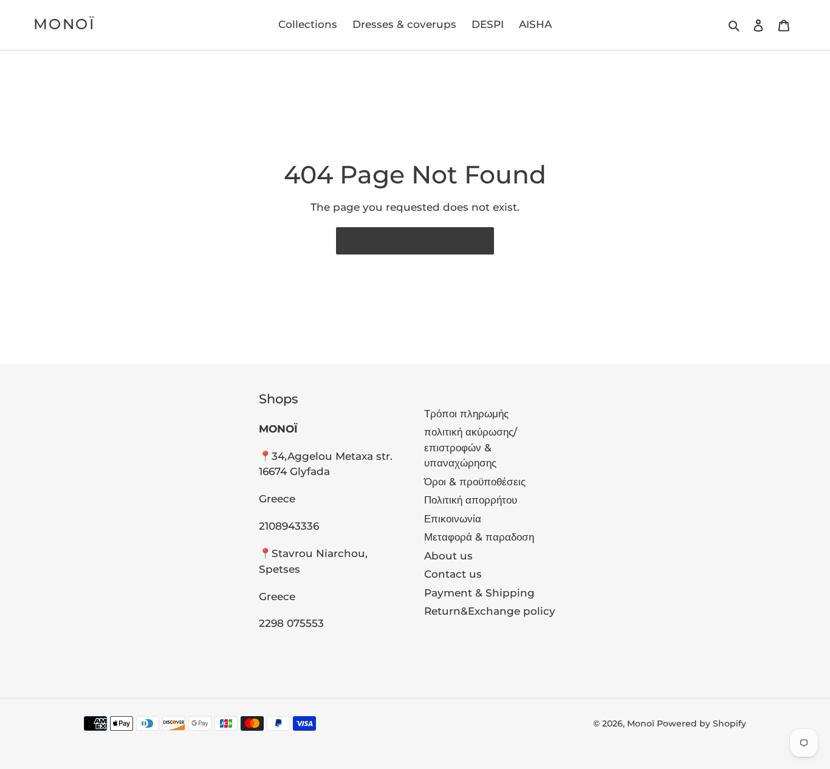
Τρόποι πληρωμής (466, 414)
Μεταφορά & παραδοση (479, 537)
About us (448, 556)
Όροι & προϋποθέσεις (475, 482)
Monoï (64, 24)
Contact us (453, 574)
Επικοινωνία (452, 519)
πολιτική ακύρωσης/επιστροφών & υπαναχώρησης (470, 447)
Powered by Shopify (701, 723)
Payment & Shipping (479, 593)
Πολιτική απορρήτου (470, 500)
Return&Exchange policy (489, 611)
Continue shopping (406, 240)
